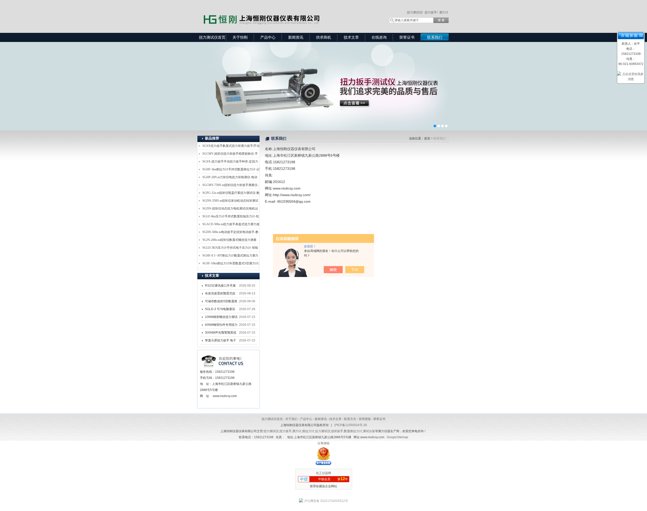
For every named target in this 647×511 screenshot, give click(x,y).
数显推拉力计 (353, 431)
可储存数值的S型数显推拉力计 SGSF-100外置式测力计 (221, 302)
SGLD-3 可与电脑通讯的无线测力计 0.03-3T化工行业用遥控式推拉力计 (221, 310)
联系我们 (434, 37)
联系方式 (350, 419)
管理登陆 (365, 419)
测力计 (443, 12)
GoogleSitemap (397, 437)
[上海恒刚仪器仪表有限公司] (270, 11)
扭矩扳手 (337, 431)
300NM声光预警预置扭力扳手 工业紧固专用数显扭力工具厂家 (220, 333)
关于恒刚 (240, 37)
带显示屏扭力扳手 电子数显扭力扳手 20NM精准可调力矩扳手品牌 (220, 341)
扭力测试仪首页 (212, 37)
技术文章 (351, 37)
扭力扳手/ (431, 12)
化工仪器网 (323, 473)
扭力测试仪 (271, 431)
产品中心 (267, 37)
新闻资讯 (295, 37)
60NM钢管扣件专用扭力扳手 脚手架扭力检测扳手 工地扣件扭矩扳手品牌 (221, 326)
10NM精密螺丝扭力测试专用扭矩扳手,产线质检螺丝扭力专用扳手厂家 (221, 318)
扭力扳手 (286, 431)
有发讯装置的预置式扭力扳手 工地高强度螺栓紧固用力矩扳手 (220, 294)
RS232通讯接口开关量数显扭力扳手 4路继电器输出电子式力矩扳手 (221, 286)
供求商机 (323, 37)
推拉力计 (308, 431)
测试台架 (369, 431)
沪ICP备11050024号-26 (350, 425)
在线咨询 (379, 37)
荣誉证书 (406, 37)
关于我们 (291, 419)
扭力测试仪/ (415, 12)
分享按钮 (323, 443)
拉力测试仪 (322, 431)
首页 (427, 138)
